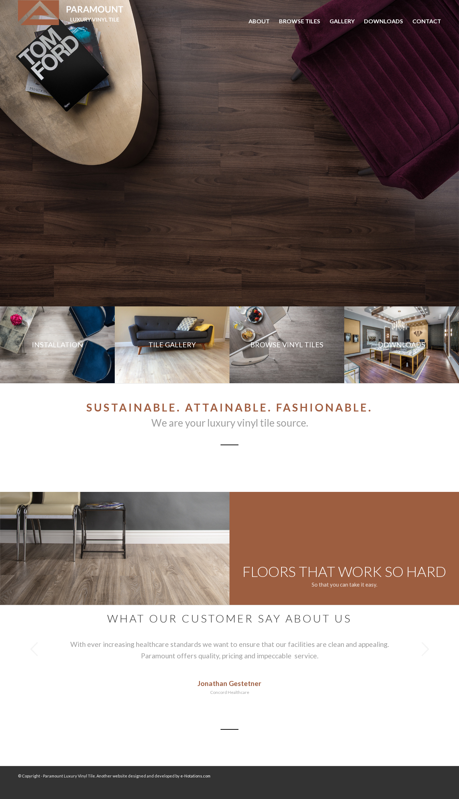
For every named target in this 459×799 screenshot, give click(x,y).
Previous (16, 153)
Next (443, 153)
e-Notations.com (195, 776)
